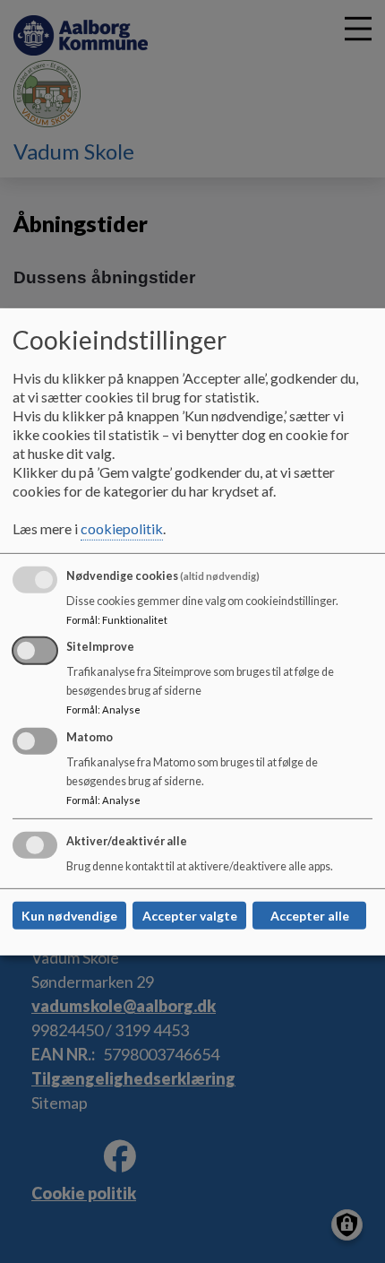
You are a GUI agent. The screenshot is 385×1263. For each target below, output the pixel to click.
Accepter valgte (189, 915)
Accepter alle (309, 915)
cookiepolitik (122, 528)
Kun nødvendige (69, 915)
